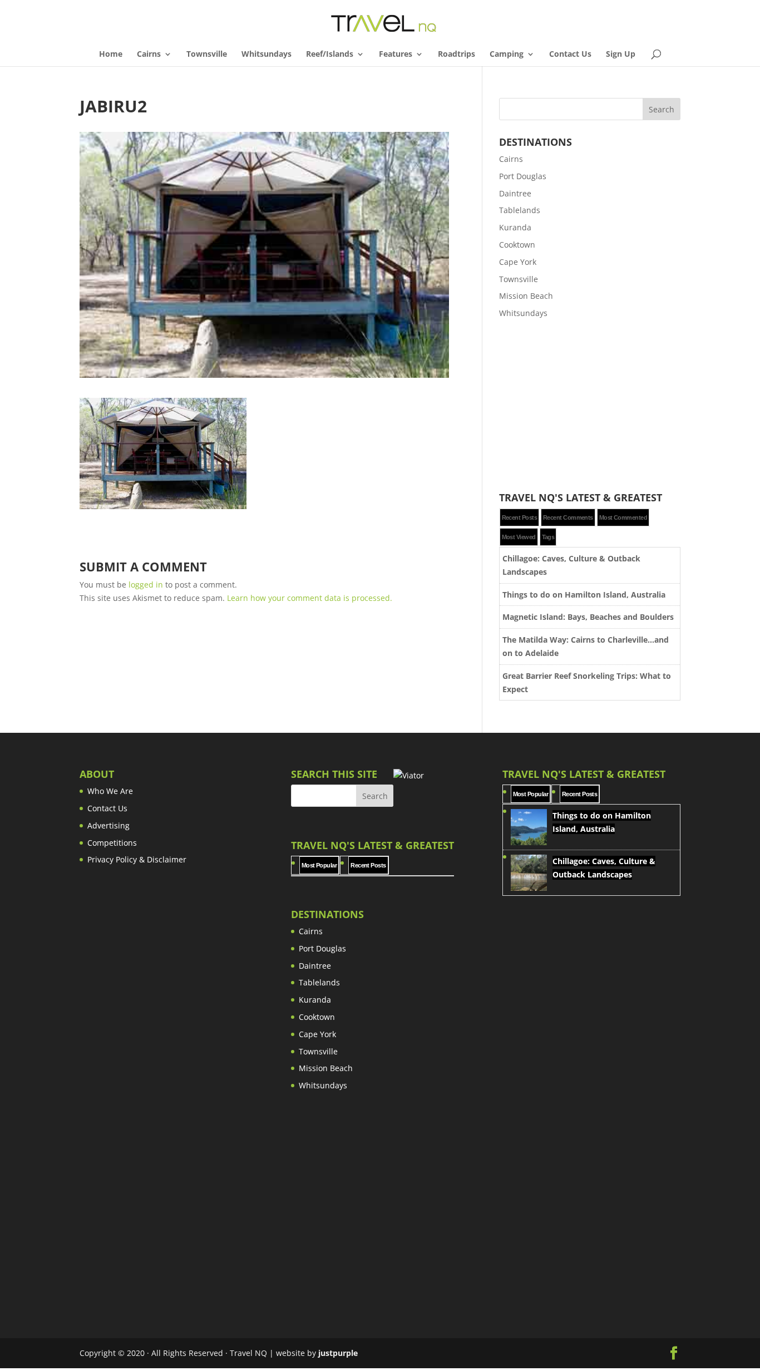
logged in (146, 584)
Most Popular (319, 865)
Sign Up (620, 54)
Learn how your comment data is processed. (309, 598)
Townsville (206, 54)
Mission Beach (526, 295)
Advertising (108, 825)
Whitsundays (266, 54)
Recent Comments (568, 517)
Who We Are (110, 791)
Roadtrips (456, 54)
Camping (507, 54)
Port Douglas (522, 176)
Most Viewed (519, 537)
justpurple (338, 1353)
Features (395, 54)
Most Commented (623, 517)
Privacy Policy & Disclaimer (136, 859)
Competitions (112, 842)
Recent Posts (519, 517)
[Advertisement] (589, 406)
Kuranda (515, 227)
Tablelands (519, 210)
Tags (548, 537)
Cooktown (517, 244)
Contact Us (570, 54)
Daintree (515, 193)
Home (110, 54)
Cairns (149, 54)
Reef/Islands (329, 54)
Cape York (517, 262)
